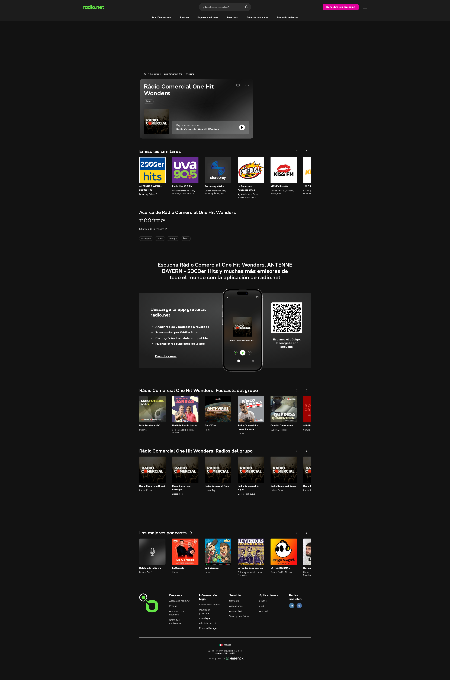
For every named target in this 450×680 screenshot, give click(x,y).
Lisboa (160, 239)
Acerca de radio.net (179, 601)
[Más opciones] (247, 86)
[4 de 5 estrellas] (154, 220)
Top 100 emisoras (162, 17)
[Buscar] (247, 7)
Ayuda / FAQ (235, 611)
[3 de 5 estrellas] (149, 220)
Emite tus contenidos (175, 622)
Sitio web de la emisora (151, 229)
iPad (261, 606)
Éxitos (149, 102)
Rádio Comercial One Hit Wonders (197, 129)
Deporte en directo (207, 17)
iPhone (263, 601)
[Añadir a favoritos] (238, 85)
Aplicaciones (236, 606)
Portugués (146, 239)
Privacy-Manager (208, 628)
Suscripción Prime (239, 616)
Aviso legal (205, 618)
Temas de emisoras (287, 17)
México (227, 645)
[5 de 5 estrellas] (158, 220)
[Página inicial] (145, 73)
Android (263, 611)
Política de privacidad (204, 612)
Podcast (184, 17)
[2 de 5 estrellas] (145, 220)
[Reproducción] (242, 127)
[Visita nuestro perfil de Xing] (299, 606)
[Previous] (296, 150)
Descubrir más (165, 356)
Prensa (173, 606)
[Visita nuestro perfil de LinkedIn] (291, 606)
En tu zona (232, 17)
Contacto (234, 601)
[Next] (306, 150)
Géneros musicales (257, 17)
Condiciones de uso (209, 604)
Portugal (173, 239)
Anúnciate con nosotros (177, 613)
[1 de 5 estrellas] (141, 220)
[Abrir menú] (365, 7)
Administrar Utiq (208, 623)
